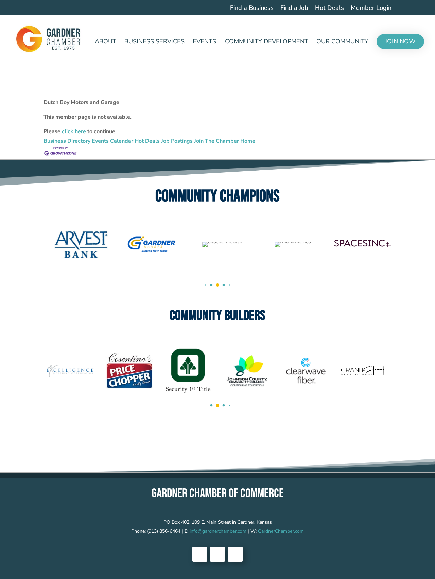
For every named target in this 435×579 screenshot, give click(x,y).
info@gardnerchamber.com (218, 531)
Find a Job (294, 8)
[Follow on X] (217, 554)
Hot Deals (329, 8)
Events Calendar (112, 141)
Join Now (400, 41)
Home (247, 141)
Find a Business (252, 8)
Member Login (371, 8)
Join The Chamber (216, 141)
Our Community (342, 42)
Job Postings (177, 141)
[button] (205, 284)
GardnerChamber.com (281, 531)
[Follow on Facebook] (199, 554)
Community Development (266, 42)
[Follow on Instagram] (235, 554)
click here (74, 131)
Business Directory (67, 141)
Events (204, 42)
